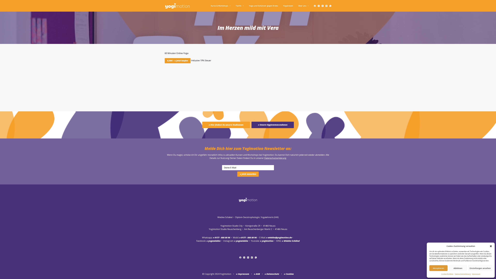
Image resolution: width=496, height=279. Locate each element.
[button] (491, 246)
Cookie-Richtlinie (447, 274)
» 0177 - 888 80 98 (248, 237)
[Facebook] (315, 6)
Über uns (302, 6)
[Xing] (326, 6)
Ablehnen (458, 268)
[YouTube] (323, 6)
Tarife (238, 6)
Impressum (476, 274)
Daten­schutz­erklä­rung (463, 274)
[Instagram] (319, 6)
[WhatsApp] (330, 6)
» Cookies (289, 274)
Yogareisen (288, 6)
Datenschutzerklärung (275, 158)
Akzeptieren (438, 268)
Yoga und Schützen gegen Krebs (263, 6)
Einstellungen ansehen (480, 268)
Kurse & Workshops (219, 6)
